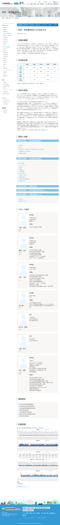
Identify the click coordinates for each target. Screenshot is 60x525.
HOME (3, 17)
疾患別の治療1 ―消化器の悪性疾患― (29, 141)
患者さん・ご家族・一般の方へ (29, 507)
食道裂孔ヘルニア (23, 201)
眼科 (4, 66)
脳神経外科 (5, 52)
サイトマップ (25, 517)
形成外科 (5, 60)
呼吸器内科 (5, 37)
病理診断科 (5, 75)
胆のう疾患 (21, 163)
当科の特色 (32, 24)
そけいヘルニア (22, 165)
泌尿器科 (5, 62)
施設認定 (50, 24)
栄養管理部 (5, 91)
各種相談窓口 (56, 4)
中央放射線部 (5, 84)
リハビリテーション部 (7, 89)
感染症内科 (5, 41)
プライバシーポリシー (31, 517)
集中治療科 (5, 56)
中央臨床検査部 (6, 86)
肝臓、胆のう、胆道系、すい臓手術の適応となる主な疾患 (31, 149)
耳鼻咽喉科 (5, 68)
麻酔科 (4, 73)
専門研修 (5, 112)
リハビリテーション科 (7, 70)
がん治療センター (6, 100)
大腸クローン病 (22, 175)
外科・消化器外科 (6, 46)
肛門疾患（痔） (22, 181)
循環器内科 (5, 31)
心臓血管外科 (5, 54)
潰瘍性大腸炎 (22, 177)
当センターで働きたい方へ (28, 510)
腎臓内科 (5, 29)
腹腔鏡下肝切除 (22, 153)
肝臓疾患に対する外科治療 (25, 151)
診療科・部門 (36, 4)
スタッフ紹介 (44, 24)
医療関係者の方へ (46, 507)
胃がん (20, 147)
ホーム (24, 4)
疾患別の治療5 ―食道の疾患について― (30, 194)
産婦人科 (5, 64)
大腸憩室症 (21, 171)
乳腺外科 (5, 48)
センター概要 (30, 4)
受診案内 (42, 4)
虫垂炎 (20, 167)
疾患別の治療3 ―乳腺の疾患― (27, 186)
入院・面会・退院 (48, 4)
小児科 (4, 45)
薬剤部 (4, 88)
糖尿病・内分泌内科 (7, 35)
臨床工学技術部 (6, 93)
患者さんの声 (44, 517)
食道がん (21, 199)
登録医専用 (39, 507)
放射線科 (5, 72)
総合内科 (5, 27)
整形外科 (5, 50)
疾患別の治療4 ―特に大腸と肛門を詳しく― (31, 190)
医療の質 (24, 515)
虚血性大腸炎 (22, 173)
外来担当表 (26, 24)
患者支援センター (6, 101)
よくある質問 (38, 517)
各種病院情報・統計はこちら (23, 486)
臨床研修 (5, 110)
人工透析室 (5, 103)
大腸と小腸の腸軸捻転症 (24, 179)
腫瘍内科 (5, 43)
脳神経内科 (5, 39)
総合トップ (56, 1)
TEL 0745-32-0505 (6, 515)
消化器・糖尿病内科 (7, 33)
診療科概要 (20, 24)
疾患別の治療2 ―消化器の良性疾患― (29, 158)
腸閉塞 (20, 169)
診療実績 (55, 24)
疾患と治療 (38, 24)
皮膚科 (4, 58)
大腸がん (21, 145)
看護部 (4, 82)
